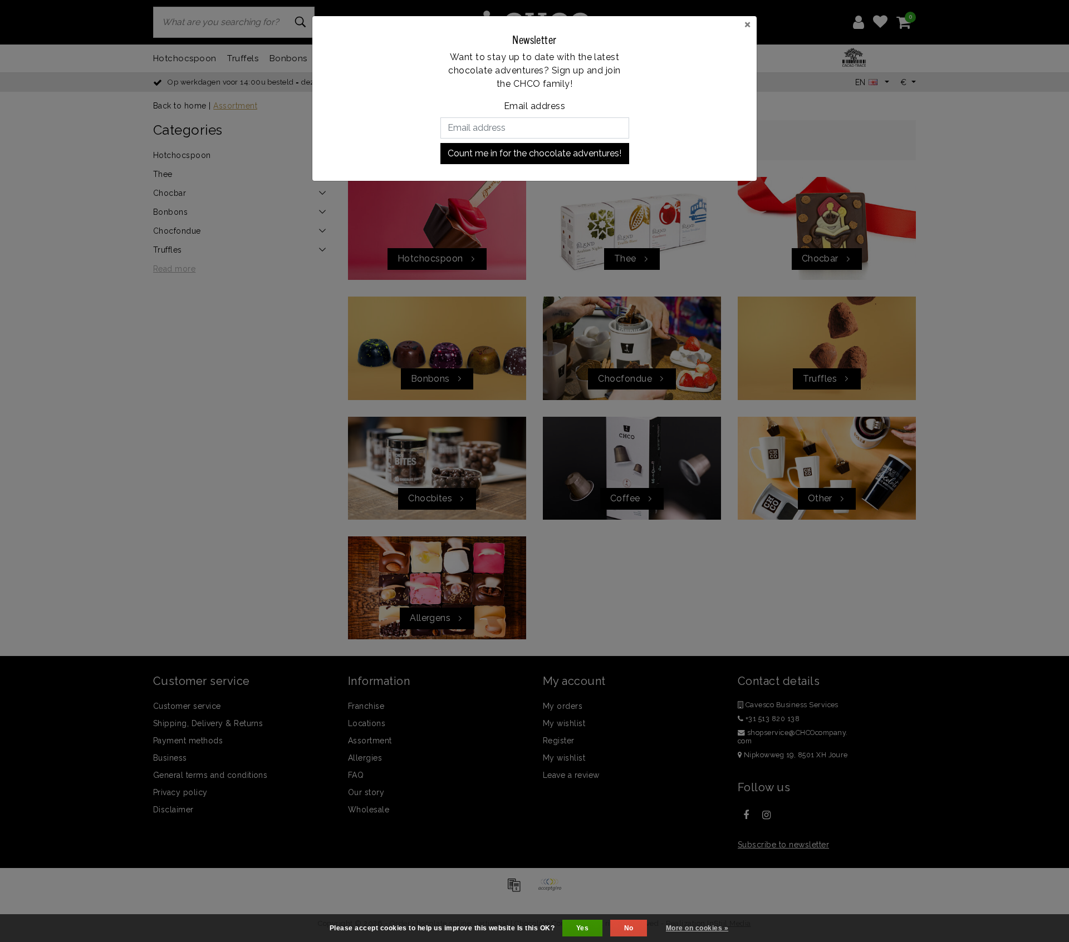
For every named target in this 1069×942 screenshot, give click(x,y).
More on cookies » (697, 928)
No (629, 928)
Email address (534, 106)
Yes (582, 928)
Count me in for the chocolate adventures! (534, 153)
